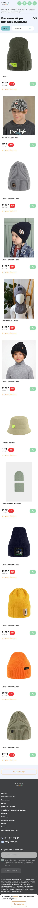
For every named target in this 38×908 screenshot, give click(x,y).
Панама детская (8, 443)
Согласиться (19, 904)
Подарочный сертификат (10, 830)
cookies (15, 897)
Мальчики (21, 10)
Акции (3, 803)
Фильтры (6, 28)
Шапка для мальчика (10, 199)
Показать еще (19, 772)
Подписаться (11, 870)
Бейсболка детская (10, 138)
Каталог (12, 10)
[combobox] (13, 28)
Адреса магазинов (8, 797)
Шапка (4, 77)
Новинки (4, 823)
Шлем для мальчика (10, 321)
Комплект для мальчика (11, 504)
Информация (5, 800)
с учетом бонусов (9, 89)
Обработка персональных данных (13, 810)
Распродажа (5, 817)
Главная (4, 10)
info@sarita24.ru (11, 842)
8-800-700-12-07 (12, 838)
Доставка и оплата (8, 807)
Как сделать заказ (7, 820)
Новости (4, 793)
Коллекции (5, 827)
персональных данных (12, 863)
